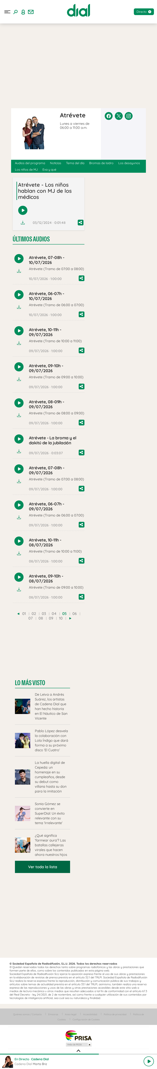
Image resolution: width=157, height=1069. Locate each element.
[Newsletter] (31, 12)
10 (61, 618)
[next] (70, 618)
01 (24, 613)
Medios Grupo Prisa (78, 1044)
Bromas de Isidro (101, 163)
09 (51, 618)
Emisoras (53, 1014)
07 (30, 618)
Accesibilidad (90, 1014)
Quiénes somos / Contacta (27, 1014)
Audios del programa (30, 163)
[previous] (18, 614)
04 (54, 613)
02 (34, 613)
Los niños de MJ (26, 169)
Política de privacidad (115, 1014)
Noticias (55, 163)
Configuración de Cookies (86, 1019)
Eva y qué (49, 169)
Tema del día (75, 163)
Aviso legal (70, 1014)
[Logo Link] (78, 10)
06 (74, 613)
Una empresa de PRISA (78, 1035)
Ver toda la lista (42, 866)
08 (40, 618)
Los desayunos (129, 163)
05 (64, 613)
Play (149, 1061)
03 (44, 613)
